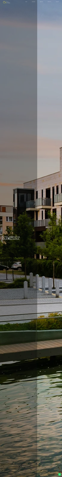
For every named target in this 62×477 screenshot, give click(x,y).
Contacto (57, 1)
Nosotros (33, 1)
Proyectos (49, 1)
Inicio (26, 1)
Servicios (41, 1)
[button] (59, 474)
